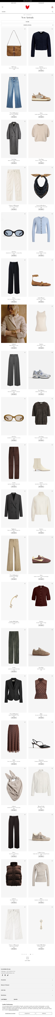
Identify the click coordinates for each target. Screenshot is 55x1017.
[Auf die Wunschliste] (25, 29)
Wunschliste (41, 3)
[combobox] (27, 11)
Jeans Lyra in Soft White (14, 946)
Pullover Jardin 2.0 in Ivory (41, 530)
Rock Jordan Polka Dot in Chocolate (14, 761)
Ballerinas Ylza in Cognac (41, 299)
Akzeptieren (27, 1013)
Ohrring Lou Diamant (41, 946)
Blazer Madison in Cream (14, 345)
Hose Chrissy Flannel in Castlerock (14, 391)
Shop (24, 14)
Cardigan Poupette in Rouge (41, 622)
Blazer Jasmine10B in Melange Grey (14, 530)
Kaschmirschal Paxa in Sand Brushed (13, 807)
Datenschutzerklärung (13, 1009)
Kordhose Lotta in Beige (14, 576)
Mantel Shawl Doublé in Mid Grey (14, 160)
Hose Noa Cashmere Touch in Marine (14, 299)
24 (30, 954)
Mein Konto (13, 3)
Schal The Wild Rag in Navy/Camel (41, 206)
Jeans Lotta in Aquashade (13, 114)
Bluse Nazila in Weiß (41, 807)
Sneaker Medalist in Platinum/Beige (41, 114)
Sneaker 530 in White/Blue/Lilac (41, 391)
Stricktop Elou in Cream (41, 345)
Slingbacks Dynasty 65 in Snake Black (41, 761)
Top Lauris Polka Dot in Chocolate (41, 715)
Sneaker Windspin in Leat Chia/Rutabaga (41, 576)
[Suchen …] (52, 11)
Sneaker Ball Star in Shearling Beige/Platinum (41, 853)
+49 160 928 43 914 (10, 971)
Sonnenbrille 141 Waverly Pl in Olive (13, 437)
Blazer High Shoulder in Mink (14, 715)
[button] (0, 5)
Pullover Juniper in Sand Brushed (41, 160)
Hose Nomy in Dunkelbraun (13, 853)
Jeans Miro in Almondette (13, 206)
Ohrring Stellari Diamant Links (14, 622)
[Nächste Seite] (33, 954)
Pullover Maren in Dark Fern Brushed (41, 437)
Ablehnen (44, 1013)
